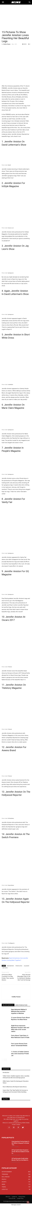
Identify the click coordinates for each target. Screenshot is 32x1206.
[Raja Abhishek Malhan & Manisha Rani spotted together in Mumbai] (6, 1011)
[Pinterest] (18, 1127)
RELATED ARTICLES (8, 1005)
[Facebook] (9, 1127)
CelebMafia (10, 384)
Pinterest (10, 666)
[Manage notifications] (28, 1202)
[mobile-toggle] (3, 2)
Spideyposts (11, 273)
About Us (8, 1196)
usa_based (26, 965)
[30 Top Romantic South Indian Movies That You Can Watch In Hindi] (6, 1160)
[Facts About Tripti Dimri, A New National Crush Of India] (6, 1037)
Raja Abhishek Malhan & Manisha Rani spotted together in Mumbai (19, 1011)
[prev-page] (3, 1060)
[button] (29, 2)
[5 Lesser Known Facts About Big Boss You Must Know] (6, 1019)
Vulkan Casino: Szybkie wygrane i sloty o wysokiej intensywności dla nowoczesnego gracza (16, 1076)
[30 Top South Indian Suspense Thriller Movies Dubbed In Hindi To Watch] (6, 1152)
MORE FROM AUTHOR (21, 1005)
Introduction (6, 1072)
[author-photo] (16, 994)
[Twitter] (23, 1127)
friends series (19, 965)
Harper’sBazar (11, 885)
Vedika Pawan (6, 44)
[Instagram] (13, 1127)
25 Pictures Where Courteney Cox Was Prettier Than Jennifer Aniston (8, 977)
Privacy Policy (22, 1196)
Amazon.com (11, 227)
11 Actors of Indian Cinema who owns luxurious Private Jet (20, 1053)
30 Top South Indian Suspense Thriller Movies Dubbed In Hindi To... (20, 1151)
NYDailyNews (11, 818)
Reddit (9, 165)
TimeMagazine (11, 943)
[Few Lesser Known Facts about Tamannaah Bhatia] (6, 1045)
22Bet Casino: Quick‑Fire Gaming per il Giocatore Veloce (16, 1082)
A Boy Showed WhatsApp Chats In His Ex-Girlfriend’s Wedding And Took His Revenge (23, 977)
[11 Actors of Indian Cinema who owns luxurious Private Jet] (6, 1054)
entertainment (10, 965)
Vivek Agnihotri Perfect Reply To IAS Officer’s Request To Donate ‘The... (20, 1143)
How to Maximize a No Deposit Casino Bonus (15, 1086)
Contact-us (14, 1196)
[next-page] (5, 1060)
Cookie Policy (20, 1198)
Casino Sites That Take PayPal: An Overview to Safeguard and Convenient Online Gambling (15, 1091)
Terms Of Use (12, 1198)
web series (5, 967)
